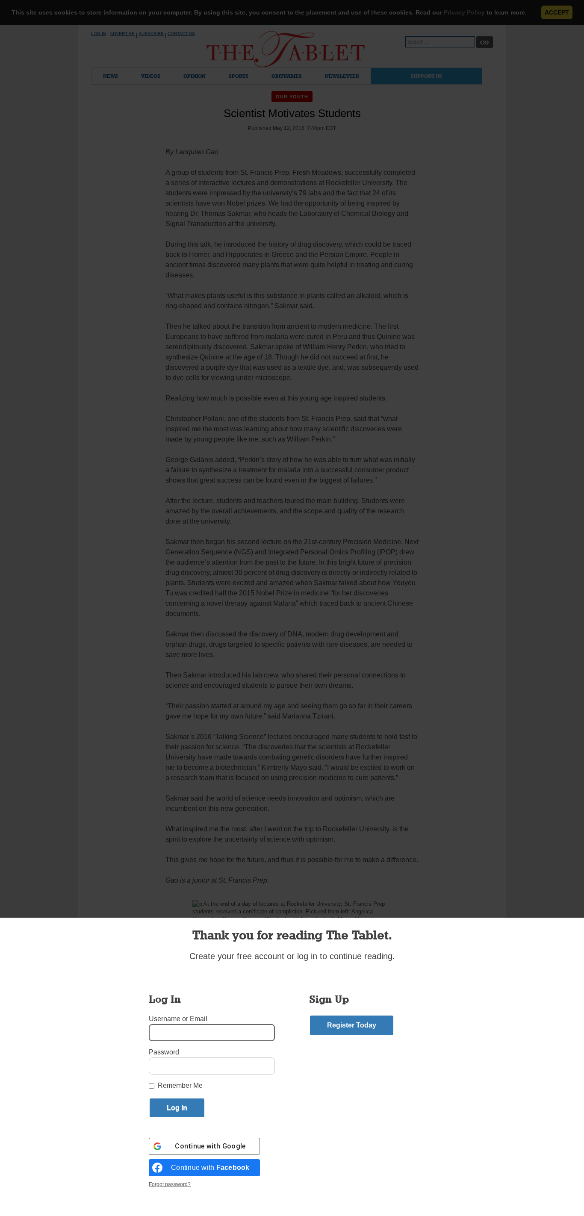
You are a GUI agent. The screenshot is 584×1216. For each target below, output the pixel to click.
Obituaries (286, 76)
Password (164, 1052)
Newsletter (342, 76)
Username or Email (178, 1018)
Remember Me (180, 1085)
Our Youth (292, 96)
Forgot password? (170, 1184)
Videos (150, 76)
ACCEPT (557, 12)
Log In (98, 33)
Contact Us (181, 33)
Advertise (122, 33)
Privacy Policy (464, 12)
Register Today (351, 1025)
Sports (238, 76)
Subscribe (151, 33)
